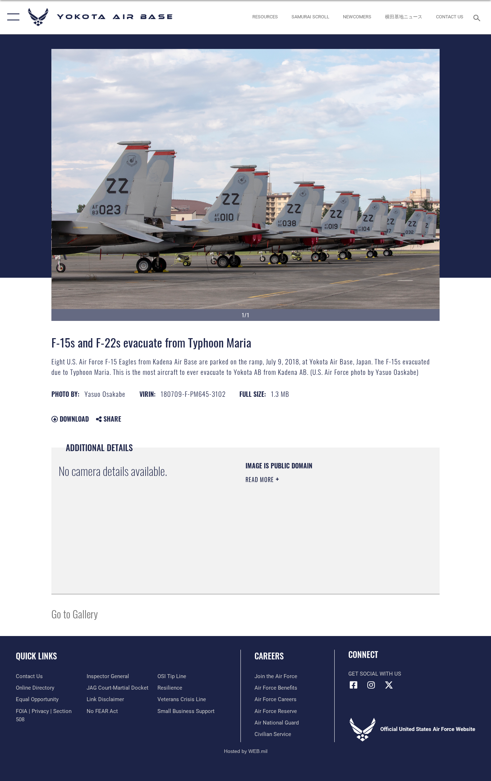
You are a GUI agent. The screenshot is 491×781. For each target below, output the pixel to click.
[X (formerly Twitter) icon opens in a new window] (389, 685)
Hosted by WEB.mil (245, 751)
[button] (11, 17)
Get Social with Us (374, 674)
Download (73, 418)
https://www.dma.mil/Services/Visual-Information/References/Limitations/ (330, 535)
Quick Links (36, 656)
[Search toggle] (478, 17)
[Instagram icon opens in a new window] (371, 685)
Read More (261, 479)
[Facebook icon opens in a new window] (353, 685)
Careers (269, 656)
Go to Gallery (74, 613)
